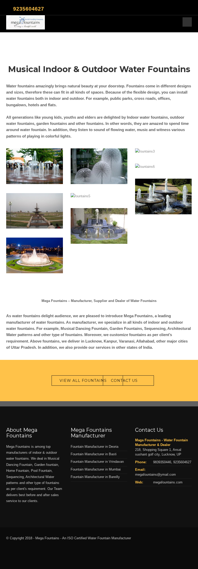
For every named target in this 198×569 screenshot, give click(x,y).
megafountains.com (168, 482)
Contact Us (124, 380)
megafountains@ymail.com (155, 474)
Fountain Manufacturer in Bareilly (95, 477)
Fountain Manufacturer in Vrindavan (97, 462)
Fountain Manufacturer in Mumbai (96, 469)
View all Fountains (83, 380)
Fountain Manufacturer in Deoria (94, 447)
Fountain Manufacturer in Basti (94, 454)
